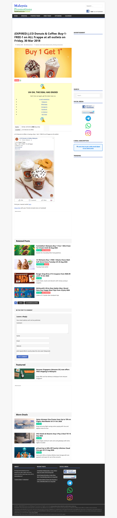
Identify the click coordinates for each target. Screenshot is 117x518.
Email (18, 341)
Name (18, 336)
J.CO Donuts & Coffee (32, 302)
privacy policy (54, 506)
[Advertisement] (58, 24)
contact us (73, 506)
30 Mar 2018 (20, 44)
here (30, 204)
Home (16, 16)
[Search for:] (94, 6)
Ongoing (24, 16)
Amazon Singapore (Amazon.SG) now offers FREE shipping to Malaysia (52, 370)
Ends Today (47, 16)
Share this (17, 208)
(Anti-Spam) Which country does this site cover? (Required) (33, 351)
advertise (62, 506)
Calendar (68, 16)
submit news (68, 506)
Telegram (44, 102)
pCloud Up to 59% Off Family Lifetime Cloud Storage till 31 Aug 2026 (53, 449)
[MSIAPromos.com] (58, 8)
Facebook (44, 109)
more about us (18, 476)
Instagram (44, 107)
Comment (19, 323)
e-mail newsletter (44, 99)
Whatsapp (44, 104)
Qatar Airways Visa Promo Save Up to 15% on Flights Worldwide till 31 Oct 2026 (53, 420)
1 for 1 (21, 302)
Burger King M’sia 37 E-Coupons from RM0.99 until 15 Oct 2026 (53, 275)
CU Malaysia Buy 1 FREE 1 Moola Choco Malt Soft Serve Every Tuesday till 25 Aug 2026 (53, 261)
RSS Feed (44, 114)
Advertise (25, 479)
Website (19, 346)
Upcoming (58, 16)
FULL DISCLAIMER (33, 512)
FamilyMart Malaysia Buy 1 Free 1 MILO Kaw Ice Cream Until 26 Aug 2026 (53, 247)
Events (37, 44)
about (58, 506)
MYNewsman (29, 44)
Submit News (18, 479)
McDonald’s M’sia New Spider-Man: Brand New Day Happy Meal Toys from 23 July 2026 (53, 289)
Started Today (35, 16)
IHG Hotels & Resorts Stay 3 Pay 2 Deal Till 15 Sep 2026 (53, 435)
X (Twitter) (44, 112)
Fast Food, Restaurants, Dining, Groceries (51, 44)
